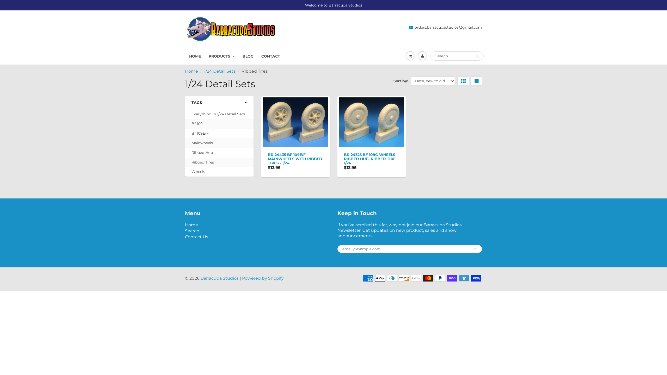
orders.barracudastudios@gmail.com (448, 27)
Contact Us (196, 236)
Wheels (198, 171)
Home (195, 56)
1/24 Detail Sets (220, 71)
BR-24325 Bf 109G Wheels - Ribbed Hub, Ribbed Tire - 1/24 (371, 158)
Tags (197, 102)
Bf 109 (197, 123)
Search (192, 230)
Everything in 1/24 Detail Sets (218, 114)
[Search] (477, 56)
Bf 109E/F (200, 133)
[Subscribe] (475, 249)
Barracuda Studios (220, 278)
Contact (270, 56)
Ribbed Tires (203, 162)
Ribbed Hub (202, 152)
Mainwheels (202, 143)
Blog (248, 56)
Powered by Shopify (263, 278)
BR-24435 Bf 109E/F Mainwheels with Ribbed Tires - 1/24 (295, 158)
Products (219, 56)
